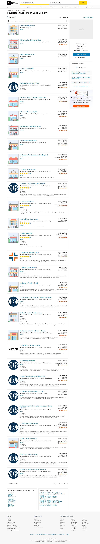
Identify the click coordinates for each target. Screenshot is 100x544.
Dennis (10, 504)
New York (84, 522)
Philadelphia (85, 527)
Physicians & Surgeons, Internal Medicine (45, 113)
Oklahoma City (85, 523)
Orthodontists (34, 440)
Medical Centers (52, 409)
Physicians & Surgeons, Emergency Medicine (51, 501)
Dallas (61, 528)
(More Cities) (70, 516)
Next (67, 483)
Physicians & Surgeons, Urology (38, 128)
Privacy (32, 534)
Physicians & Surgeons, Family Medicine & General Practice (45, 42)
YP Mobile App (37, 522)
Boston (62, 523)
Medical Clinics (43, 498)
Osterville (10, 494)
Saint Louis (84, 530)
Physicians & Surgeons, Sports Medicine (40, 70)
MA (12, 10)
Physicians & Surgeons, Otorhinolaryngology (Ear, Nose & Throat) (46, 269)
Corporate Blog (10, 523)
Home (8, 10)
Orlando (83, 525)
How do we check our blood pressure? (80, 82)
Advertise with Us (11, 522)
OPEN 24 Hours (29, 21)
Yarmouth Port (11, 501)
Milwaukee (84, 520)
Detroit (72, 519)
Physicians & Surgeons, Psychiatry (48, 505)
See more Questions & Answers (81, 86)
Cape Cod (17, 10)
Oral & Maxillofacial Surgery (44, 440)
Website (21, 29)
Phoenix (84, 528)
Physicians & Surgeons (25, 27)
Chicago (62, 527)
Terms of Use (61, 534)
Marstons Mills (11, 503)
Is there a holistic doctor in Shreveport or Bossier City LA (81, 78)
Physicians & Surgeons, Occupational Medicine (42, 99)
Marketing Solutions (11, 528)
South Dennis (11, 498)
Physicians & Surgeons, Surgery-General (40, 171)
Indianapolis (74, 522)
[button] (90, 2)
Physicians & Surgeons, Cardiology (39, 85)
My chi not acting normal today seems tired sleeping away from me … (81, 72)
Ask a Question (82, 67)
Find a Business (37, 520)
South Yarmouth (12, 500)
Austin (61, 520)
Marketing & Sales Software (13, 530)
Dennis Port (11, 505)
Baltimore (62, 522)
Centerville (10, 499)
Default (64, 17)
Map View (12, 17)
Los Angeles (74, 527)
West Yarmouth (12, 496)
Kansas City (74, 523)
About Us (9, 519)
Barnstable (11, 506)
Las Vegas (73, 525)
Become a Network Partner (13, 527)
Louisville (73, 528)
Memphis (73, 530)
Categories (36, 525)
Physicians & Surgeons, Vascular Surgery (41, 221)
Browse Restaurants (38, 527)
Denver (62, 530)
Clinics (32, 113)
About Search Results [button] (88, 17)
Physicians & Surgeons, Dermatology (40, 425)
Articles (35, 519)
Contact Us (9, 520)
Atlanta (62, 519)
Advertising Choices (11, 525)
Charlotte (62, 525)
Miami (83, 519)
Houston (73, 520)
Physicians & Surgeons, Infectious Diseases (41, 471)
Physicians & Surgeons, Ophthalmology (49, 500)
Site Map (36, 523)
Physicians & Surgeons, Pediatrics (39, 362)
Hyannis (10, 495)
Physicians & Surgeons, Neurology (39, 185)
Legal (67, 534)
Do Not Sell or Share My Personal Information (46, 534)
